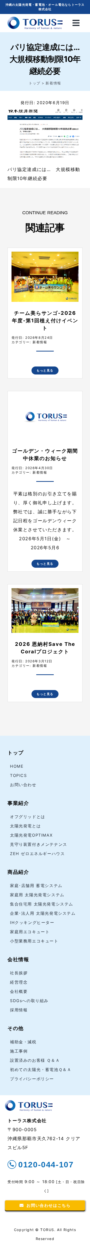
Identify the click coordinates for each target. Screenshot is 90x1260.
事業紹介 (18, 803)
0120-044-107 (46, 1164)
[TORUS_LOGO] (35, 18)
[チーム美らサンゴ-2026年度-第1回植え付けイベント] (45, 255)
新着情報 (39, 342)
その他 (16, 1028)
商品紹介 (18, 872)
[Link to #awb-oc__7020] (76, 23)
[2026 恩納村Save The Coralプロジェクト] (45, 592)
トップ (16, 753)
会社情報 (18, 959)
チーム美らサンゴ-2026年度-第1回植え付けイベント (45, 320)
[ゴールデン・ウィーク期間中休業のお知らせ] (45, 398)
